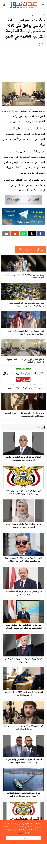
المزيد (21, 833)
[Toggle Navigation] (43, 5)
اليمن (34, 14)
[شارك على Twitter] (32, 233)
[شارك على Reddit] (15, 233)
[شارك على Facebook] (40, 233)
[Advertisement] (23, 64)
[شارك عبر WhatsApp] (23, 233)
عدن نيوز (41, 43)
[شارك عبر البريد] (6, 233)
